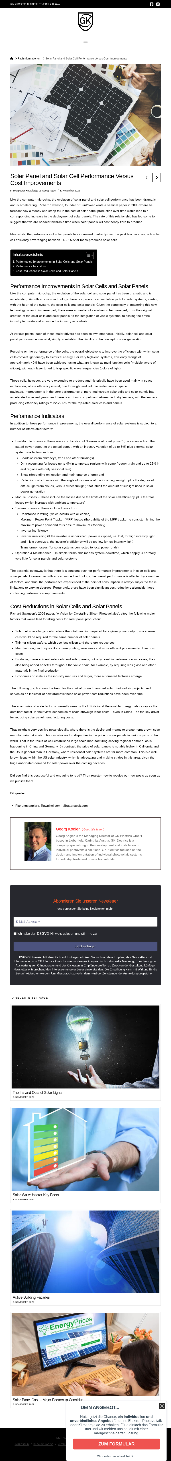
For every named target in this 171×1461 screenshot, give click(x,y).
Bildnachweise (43, 1444)
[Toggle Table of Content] (88, 255)
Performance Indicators (31, 266)
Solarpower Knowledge (25, 191)
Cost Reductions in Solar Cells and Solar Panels (47, 271)
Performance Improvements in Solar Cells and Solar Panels (54, 261)
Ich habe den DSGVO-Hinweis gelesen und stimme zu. (57, 933)
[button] (85, 42)
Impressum (22, 1444)
